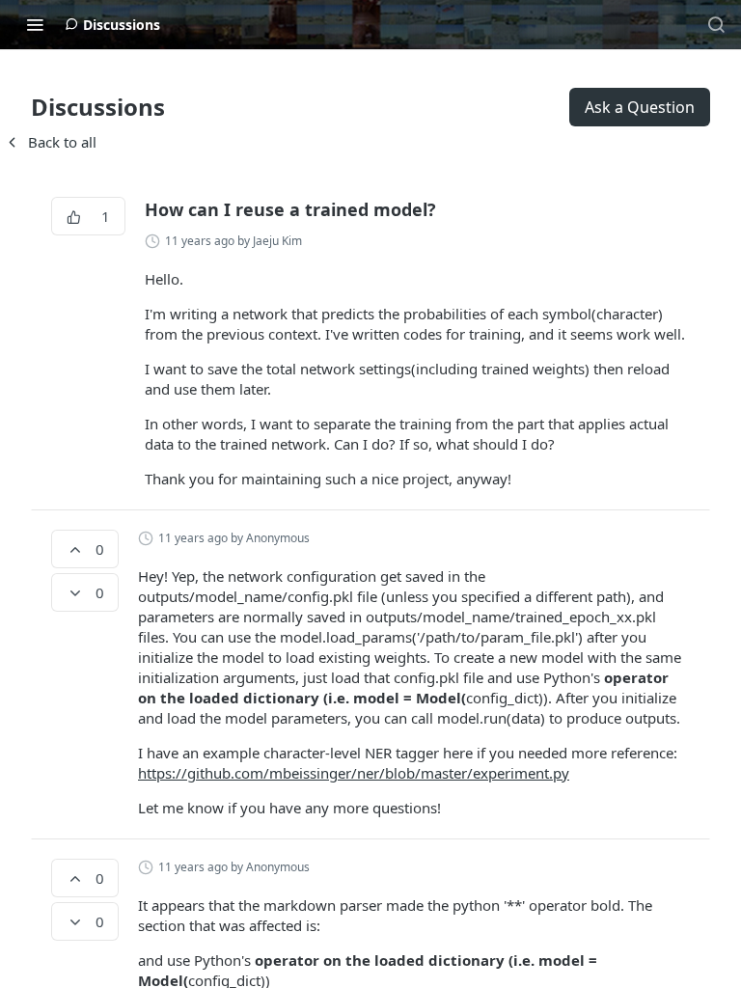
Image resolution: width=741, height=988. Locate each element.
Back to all (50, 141)
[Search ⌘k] (715, 24)
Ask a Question (640, 107)
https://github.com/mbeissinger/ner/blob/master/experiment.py (353, 772)
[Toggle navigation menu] (34, 24)
